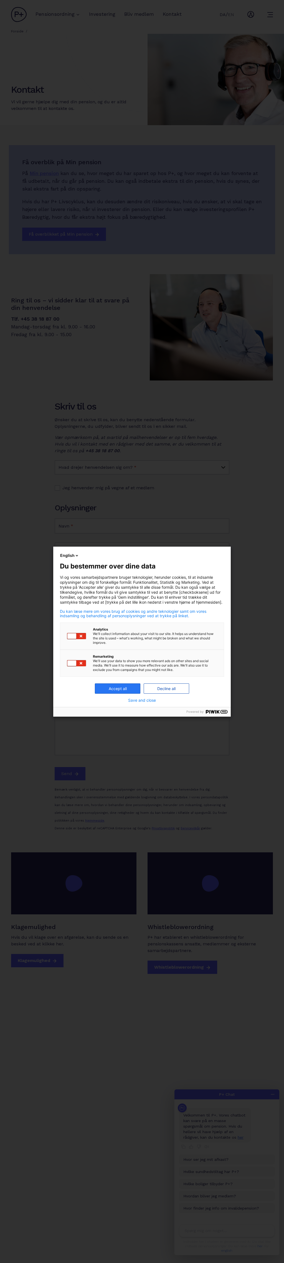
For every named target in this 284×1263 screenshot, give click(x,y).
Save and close (142, 700)
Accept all (118, 688)
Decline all (166, 688)
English (67, 555)
